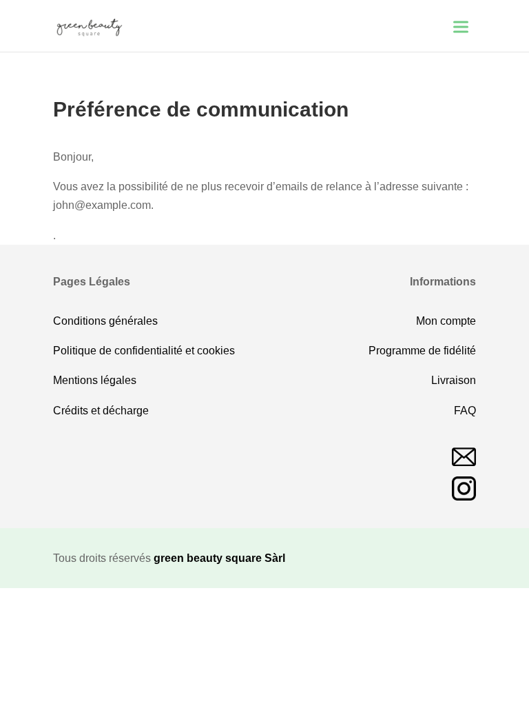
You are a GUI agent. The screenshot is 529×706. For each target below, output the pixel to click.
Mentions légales (94, 380)
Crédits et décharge (101, 410)
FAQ (465, 410)
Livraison (453, 380)
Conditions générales (105, 321)
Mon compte (446, 321)
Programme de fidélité (422, 350)
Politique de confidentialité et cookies (144, 350)
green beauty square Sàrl (219, 558)
